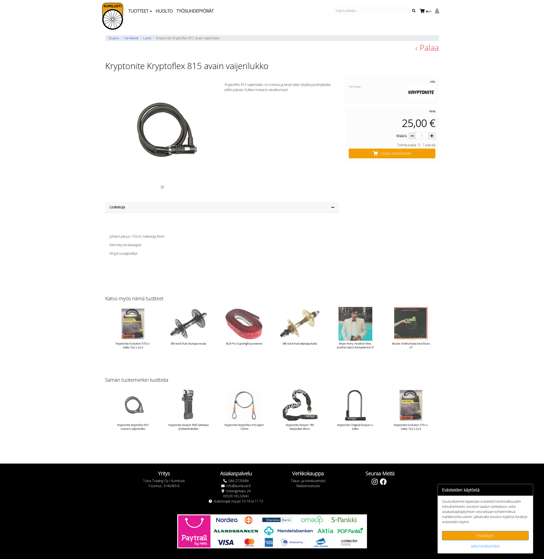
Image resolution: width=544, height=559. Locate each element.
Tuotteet (139, 11)
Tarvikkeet (131, 38)
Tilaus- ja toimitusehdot (308, 480)
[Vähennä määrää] (412, 136)
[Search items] (413, 10)
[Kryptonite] (421, 92)
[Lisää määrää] (432, 136)
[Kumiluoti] (112, 16)
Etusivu (113, 38)
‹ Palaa (427, 47)
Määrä (401, 135)
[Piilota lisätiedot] (332, 207)
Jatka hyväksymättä (485, 546)
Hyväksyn (485, 535)
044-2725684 (238, 480)
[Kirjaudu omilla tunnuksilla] (438, 11)
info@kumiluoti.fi (238, 486)
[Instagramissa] (376, 483)
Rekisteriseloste (308, 486)
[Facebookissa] (384, 483)
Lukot (147, 38)
